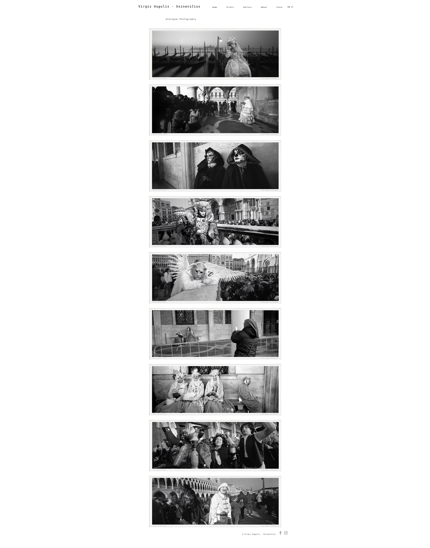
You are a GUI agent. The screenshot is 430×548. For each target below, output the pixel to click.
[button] (247, 7)
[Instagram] (286, 533)
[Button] (173, 13)
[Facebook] (280, 533)
